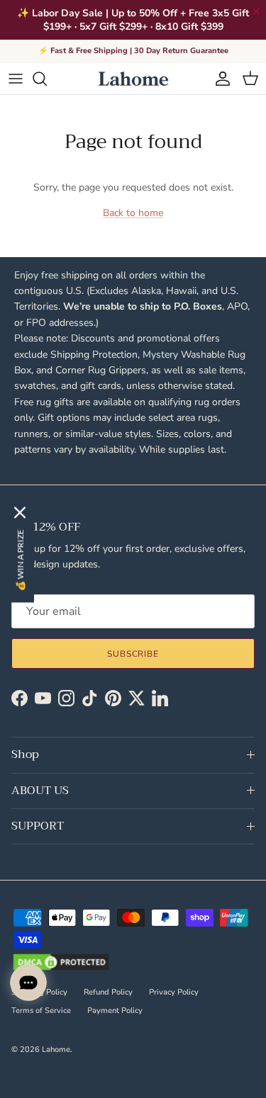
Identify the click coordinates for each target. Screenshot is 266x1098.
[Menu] (15, 78)
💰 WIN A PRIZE (20, 561)
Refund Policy (108, 992)
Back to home (133, 213)
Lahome (56, 1049)
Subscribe (133, 654)
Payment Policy (115, 1010)
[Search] (46, 78)
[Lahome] (133, 78)
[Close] (20, 513)
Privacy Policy (174, 992)
